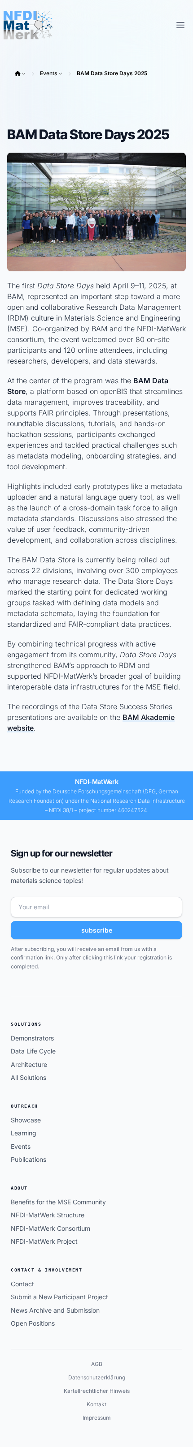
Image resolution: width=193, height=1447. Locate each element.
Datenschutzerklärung (96, 1377)
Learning (23, 1133)
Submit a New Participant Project (59, 1297)
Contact (22, 1284)
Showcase (26, 1120)
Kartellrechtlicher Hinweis (97, 1390)
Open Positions (33, 1323)
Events (48, 73)
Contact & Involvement (47, 1269)
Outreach (24, 1106)
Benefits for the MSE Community (58, 1202)
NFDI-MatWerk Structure (47, 1215)
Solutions (26, 1024)
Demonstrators (32, 1038)
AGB (96, 1364)
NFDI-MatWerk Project (44, 1241)
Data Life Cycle (33, 1051)
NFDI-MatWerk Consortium (50, 1228)
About (19, 1188)
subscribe (96, 930)
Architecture (29, 1064)
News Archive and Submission (55, 1310)
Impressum (97, 1417)
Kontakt (96, 1404)
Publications (28, 1159)
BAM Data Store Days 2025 (112, 73)
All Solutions (28, 1077)
